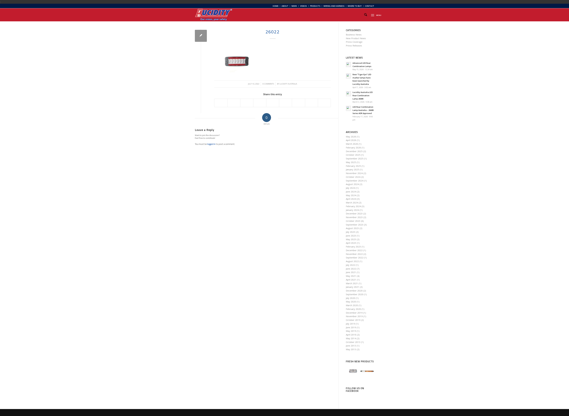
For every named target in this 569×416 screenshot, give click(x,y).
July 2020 (350, 298)
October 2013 (353, 342)
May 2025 (351, 162)
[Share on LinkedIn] (272, 103)
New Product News (356, 38)
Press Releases (354, 45)
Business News (354, 34)
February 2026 (353, 147)
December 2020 (354, 290)
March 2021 (352, 283)
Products (315, 6)
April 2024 (351, 198)
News (294, 6)
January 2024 (352, 209)
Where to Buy (355, 6)
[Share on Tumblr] (285, 103)
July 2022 (350, 264)
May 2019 (351, 330)
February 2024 (353, 206)
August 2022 (352, 261)
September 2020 (354, 294)
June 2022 (351, 268)
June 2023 (351, 235)
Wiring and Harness (334, 6)
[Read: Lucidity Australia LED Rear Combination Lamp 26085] (348, 93)
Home (275, 6)
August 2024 (352, 184)
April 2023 (351, 242)
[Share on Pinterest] (259, 103)
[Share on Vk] (298, 103)
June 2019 (351, 327)
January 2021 (352, 286)
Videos (303, 6)
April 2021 (351, 279)
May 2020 (351, 301)
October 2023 (353, 220)
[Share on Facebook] (220, 103)
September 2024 (354, 180)
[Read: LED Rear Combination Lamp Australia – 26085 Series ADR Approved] (348, 108)
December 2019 (354, 312)
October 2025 (353, 154)
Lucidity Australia (288, 84)
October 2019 (353, 319)
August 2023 (352, 228)
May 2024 (351, 195)
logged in (211, 144)
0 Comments (268, 84)
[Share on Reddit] (311, 103)
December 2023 (354, 213)
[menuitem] (275, 6)
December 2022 (354, 250)
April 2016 (351, 334)
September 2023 (354, 224)
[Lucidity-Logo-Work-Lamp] (213, 14)
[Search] (365, 14)
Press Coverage (354, 41)
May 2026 (351, 136)
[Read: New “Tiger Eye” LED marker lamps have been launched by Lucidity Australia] (348, 76)
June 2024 (351, 191)
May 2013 (351, 349)
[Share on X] (233, 103)
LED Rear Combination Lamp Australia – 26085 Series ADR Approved (363, 110)
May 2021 (351, 275)
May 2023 (351, 239)
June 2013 (351, 345)
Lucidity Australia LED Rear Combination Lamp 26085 (363, 95)
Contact (369, 6)
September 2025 (354, 158)
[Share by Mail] (324, 103)
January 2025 (352, 169)
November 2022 (354, 253)
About (285, 6)
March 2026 (352, 143)
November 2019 (354, 316)
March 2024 (352, 202)
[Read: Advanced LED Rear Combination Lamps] (348, 64)
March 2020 (352, 305)
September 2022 (354, 257)
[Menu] (372, 15)
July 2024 (350, 187)
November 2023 (354, 217)
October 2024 (353, 176)
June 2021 (351, 272)
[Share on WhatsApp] (246, 103)
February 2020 (353, 308)
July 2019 (350, 323)
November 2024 (354, 173)
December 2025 (354, 151)
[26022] (201, 36)
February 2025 (353, 165)
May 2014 (351, 338)
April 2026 (351, 140)
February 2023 (353, 246)
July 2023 (350, 231)
